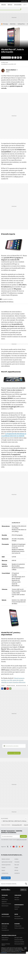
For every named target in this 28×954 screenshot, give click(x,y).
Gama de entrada (21, 685)
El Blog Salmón (17, 926)
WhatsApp (5, 24)
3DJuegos (16, 897)
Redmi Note (13, 24)
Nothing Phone (21, 24)
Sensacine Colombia (19, 941)
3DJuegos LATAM (18, 937)
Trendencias (4, 926)
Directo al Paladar (6, 916)
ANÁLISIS (3, 4)
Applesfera (4, 901)
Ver (15, 753)
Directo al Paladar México (6, 944)
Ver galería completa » (7, 299)
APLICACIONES (17, 4)
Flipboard (18, 58)
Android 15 (17, 873)
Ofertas (16, 870)
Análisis (16, 859)
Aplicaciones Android (7, 862)
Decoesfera (4, 928)
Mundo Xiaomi (5, 905)
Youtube (13, 846)
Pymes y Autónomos (19, 928)
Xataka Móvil (5, 899)
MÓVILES (10, 4)
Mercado (16, 864)
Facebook (13, 58)
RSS (19, 846)
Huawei (3, 867)
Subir (22, 889)
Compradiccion (5, 930)
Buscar (26, 883)
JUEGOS (25, 4)
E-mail (21, 58)
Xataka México (5, 937)
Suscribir (23, 836)
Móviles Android (11, 685)
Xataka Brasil (5, 939)
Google (16, 867)
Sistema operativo (6, 864)
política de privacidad (22, 839)
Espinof (16, 909)
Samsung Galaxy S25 (17, 825)
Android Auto (5, 873)
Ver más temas (6, 878)
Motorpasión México (19, 944)
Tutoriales (16, 862)
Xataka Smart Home (6, 903)
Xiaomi (3, 870)
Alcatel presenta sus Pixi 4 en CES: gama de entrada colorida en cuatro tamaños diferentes (13, 680)
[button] (12, 70)
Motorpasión (17, 916)
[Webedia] (24, 1)
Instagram (16, 846)
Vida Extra (16, 899)
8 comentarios (6, 57)
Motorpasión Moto (18, 918)
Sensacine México (18, 939)
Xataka (3, 897)
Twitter (15, 58)
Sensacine (16, 907)
